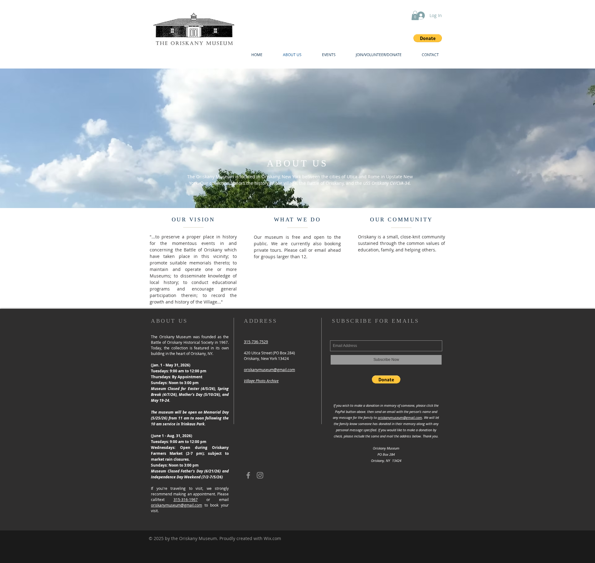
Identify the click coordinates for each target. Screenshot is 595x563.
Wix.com (272, 538)
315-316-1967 (186, 499)
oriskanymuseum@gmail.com (176, 505)
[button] (427, 38)
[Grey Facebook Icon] (248, 475)
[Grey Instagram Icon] (260, 475)
